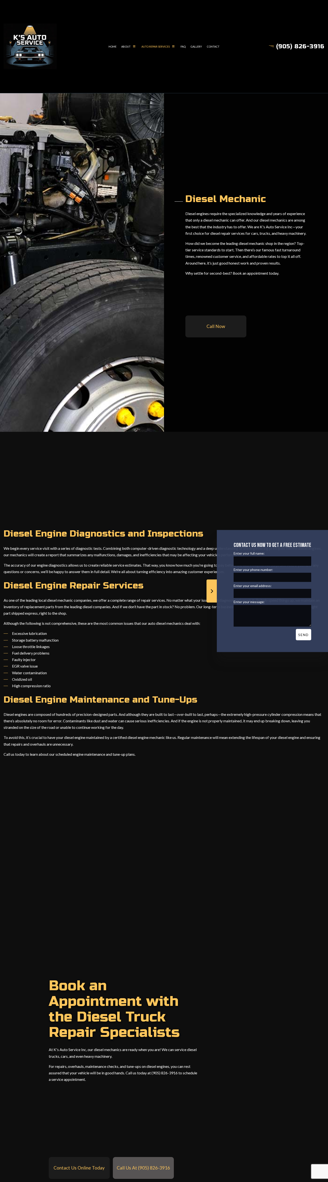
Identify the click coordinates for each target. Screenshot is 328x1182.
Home (112, 46)
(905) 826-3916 (300, 46)
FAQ (183, 46)
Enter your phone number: (253, 569)
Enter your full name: (249, 553)
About (126, 46)
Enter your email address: (253, 585)
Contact (213, 46)
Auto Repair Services (155, 46)
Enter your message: (249, 602)
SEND (303, 634)
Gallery (196, 46)
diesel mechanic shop (256, 243)
